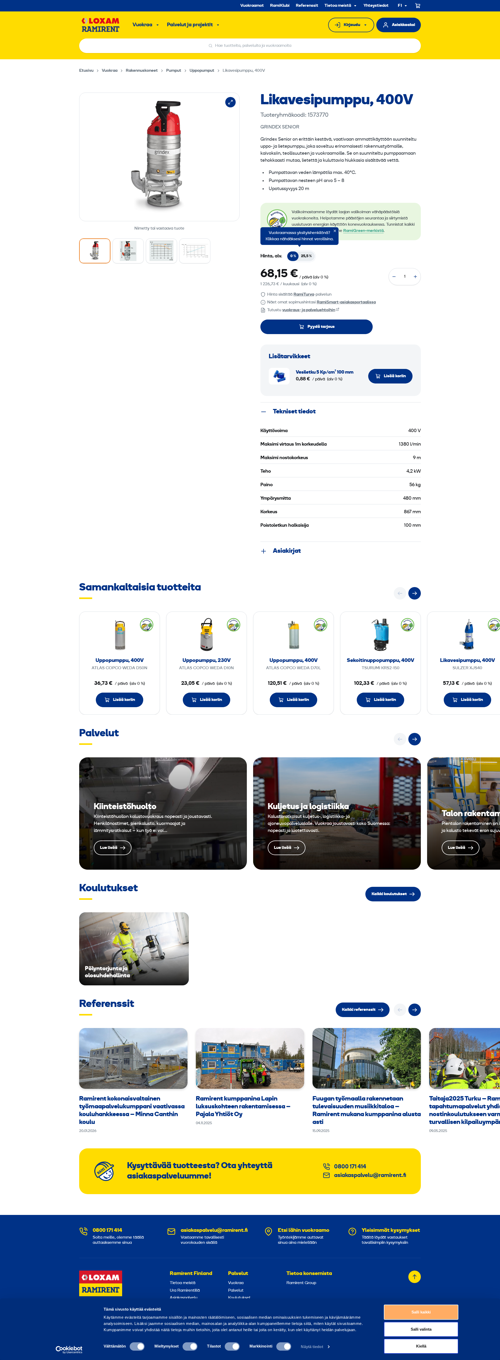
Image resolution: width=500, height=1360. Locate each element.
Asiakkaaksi (403, 25)
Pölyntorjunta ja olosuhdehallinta (134, 948)
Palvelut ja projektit (190, 25)
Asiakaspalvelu (183, 1298)
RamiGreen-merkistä (363, 231)
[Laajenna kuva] (230, 102)
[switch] (190, 1346)
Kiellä (421, 1346)
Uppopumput (202, 71)
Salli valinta (421, 1329)
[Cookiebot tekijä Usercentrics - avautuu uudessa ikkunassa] (69, 1350)
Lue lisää (163, 813)
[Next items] (414, 593)
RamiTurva (303, 294)
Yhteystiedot (376, 6)
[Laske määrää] (394, 277)
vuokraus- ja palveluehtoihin (308, 310)
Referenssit (307, 6)
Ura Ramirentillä (185, 1291)
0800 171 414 (350, 1167)
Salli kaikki (421, 1312)
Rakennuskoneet (142, 71)
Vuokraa (142, 25)
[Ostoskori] (418, 6)
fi (400, 6)
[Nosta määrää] (415, 277)
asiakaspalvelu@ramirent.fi (370, 1176)
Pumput (173, 71)
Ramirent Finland (191, 1273)
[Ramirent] (100, 25)
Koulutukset (239, 1298)
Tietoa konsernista (309, 1273)
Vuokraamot (252, 6)
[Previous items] (400, 593)
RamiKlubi (280, 6)
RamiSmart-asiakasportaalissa (346, 302)
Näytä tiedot (312, 1346)
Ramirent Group (301, 1283)
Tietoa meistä (337, 6)
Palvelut (238, 1273)
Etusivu (86, 71)
